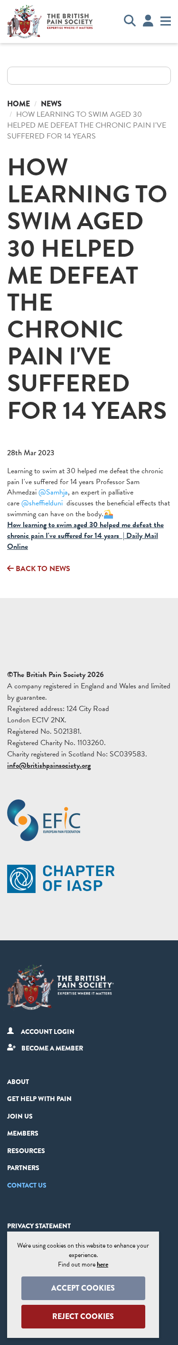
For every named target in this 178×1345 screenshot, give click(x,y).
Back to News (42, 568)
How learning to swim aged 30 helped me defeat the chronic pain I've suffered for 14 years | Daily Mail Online (85, 535)
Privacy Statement (39, 1226)
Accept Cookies (83, 1288)
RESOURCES (26, 1150)
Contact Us (27, 1185)
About (18, 1081)
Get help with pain (39, 1098)
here (102, 1264)
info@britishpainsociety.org (49, 765)
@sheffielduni (42, 503)
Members (22, 1133)
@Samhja (53, 492)
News (51, 103)
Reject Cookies (83, 1316)
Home (18, 103)
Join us (20, 1116)
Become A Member (52, 1048)
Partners (23, 1167)
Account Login (48, 1031)
